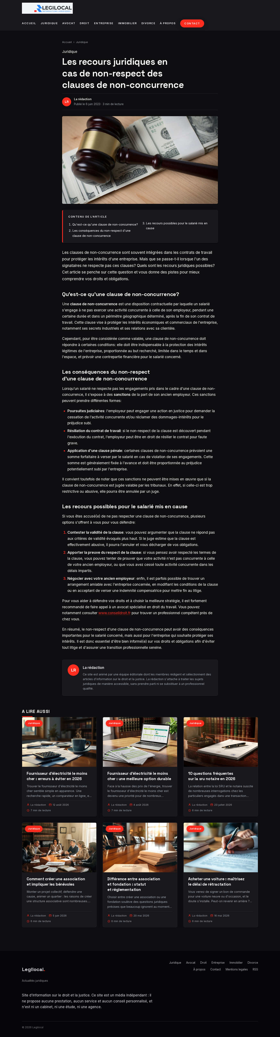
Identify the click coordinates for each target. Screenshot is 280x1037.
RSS (255, 969)
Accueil (29, 23)
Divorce (148, 23)
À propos (168, 23)
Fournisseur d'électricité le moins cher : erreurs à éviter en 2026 (57, 776)
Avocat (68, 23)
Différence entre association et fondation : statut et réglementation (133, 884)
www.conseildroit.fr (114, 613)
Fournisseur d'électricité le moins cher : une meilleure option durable (139, 776)
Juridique (49, 23)
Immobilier (127, 23)
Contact (192, 23)
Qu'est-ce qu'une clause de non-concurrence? (105, 224)
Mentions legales (237, 969)
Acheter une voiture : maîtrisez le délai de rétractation (216, 881)
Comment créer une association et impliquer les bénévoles (56, 881)
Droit (85, 23)
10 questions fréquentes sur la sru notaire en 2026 (211, 776)
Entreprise (104, 23)
